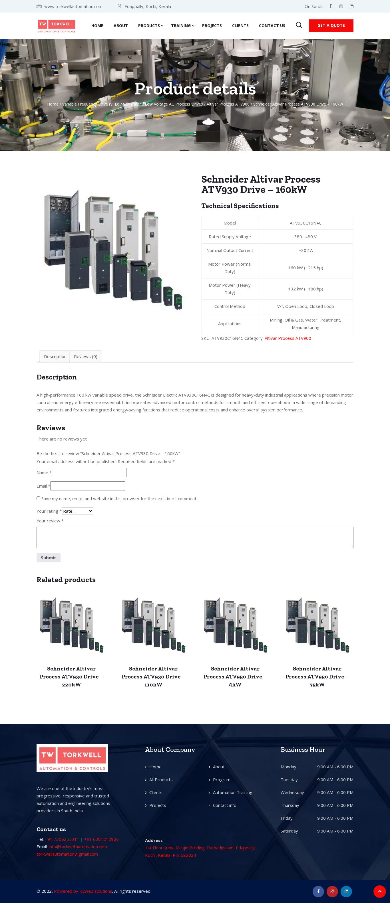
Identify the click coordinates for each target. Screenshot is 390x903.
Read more (72, 626)
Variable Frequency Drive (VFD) (90, 104)
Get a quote (331, 25)
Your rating (49, 511)
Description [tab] (55, 356)
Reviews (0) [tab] (85, 356)
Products (149, 25)
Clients (240, 25)
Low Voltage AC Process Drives (174, 104)
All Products (161, 779)
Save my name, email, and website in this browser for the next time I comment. (119, 498)
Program (221, 779)
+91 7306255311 (62, 839)
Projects (212, 25)
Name (44, 472)
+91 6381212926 (101, 839)
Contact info (224, 805)
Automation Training (232, 792)
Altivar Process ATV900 (228, 104)
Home (97, 25)
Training (181, 25)
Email (43, 486)
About (121, 25)
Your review (50, 521)
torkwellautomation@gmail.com (67, 854)
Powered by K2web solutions (83, 891)
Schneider (132, 104)
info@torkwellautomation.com (78, 846)
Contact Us (272, 25)
